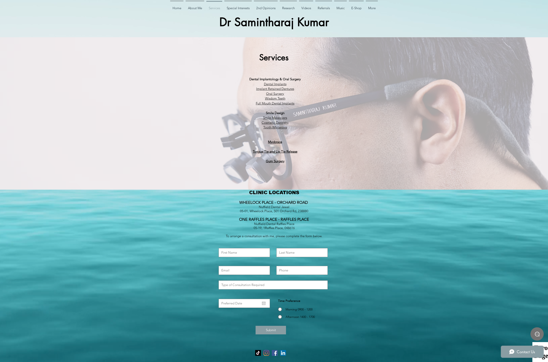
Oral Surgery (275, 94)
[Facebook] (275, 353)
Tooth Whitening (275, 127)
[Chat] (537, 334)
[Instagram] (266, 353)
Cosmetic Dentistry (275, 123)
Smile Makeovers (275, 118)
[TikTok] (258, 353)
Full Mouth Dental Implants (275, 103)
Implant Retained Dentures (275, 89)
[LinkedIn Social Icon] (283, 353)
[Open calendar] (263, 303)
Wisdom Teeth (275, 98)
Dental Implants (275, 84)
